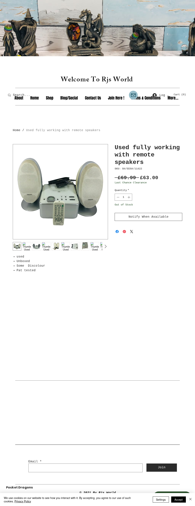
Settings (161, 499)
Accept (178, 499)
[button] (181, 94)
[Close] (190, 499)
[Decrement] (117, 197)
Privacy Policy (22, 501)
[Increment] (129, 197)
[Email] (133, 95)
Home (16, 130)
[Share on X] (131, 231)
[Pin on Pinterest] (124, 231)
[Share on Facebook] (117, 231)
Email (33, 461)
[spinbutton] (123, 197)
